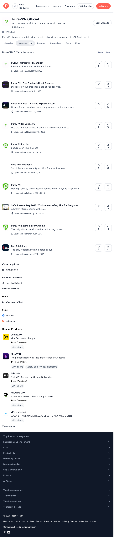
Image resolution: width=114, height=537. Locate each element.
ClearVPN (16, 354)
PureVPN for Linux (21, 144)
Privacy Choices (69, 521)
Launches (41, 6)
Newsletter (8, 521)
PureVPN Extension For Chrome (28, 225)
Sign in (104, 6)
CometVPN (16, 334)
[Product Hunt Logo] (6, 6)
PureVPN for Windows (23, 123)
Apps (17, 521)
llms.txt (93, 521)
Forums (69, 6)
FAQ (32, 521)
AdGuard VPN (18, 392)
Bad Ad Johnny (19, 246)
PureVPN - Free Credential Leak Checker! (32, 83)
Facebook (10, 315)
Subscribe (86, 6)
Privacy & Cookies (52, 521)
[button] (77, 43)
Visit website (102, 22)
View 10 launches (10, 288)
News (56, 6)
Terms (39, 521)
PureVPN (16, 185)
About (25, 521)
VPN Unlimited (18, 412)
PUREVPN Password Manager (27, 62)
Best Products (24, 6)
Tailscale (15, 373)
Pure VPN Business (21, 164)
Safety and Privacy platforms (41, 366)
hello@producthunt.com (25, 527)
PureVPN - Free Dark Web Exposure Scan (33, 103)
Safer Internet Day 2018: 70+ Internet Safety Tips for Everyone (44, 205)
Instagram (10, 321)
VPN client (10, 32)
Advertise (83, 521)
